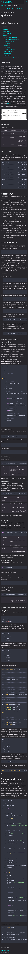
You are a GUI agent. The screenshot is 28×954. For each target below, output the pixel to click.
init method (7, 43)
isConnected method (9, 49)
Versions (5, 27)
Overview (5, 26)
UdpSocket (3, 100)
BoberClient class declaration (11, 39)
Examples (5, 35)
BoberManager (9, 70)
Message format (7, 33)
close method (7, 53)
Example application (8, 55)
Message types (6, 31)
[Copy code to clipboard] (25, 162)
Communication (3, 5)
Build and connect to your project (11, 57)
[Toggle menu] (26, 2)
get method (7, 47)
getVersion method (9, 41)
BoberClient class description (10, 37)
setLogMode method (9, 51)
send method (7, 45)
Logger (9, 103)
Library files (5, 29)
